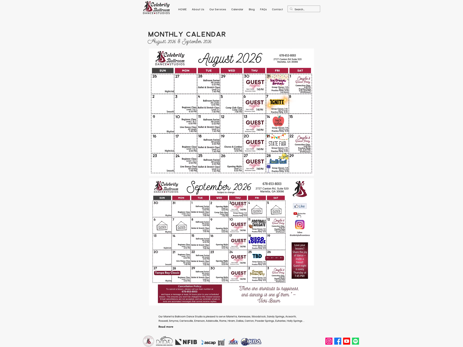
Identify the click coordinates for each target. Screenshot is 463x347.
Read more (165, 326)
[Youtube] (346, 341)
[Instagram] (328, 341)
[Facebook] (337, 341)
